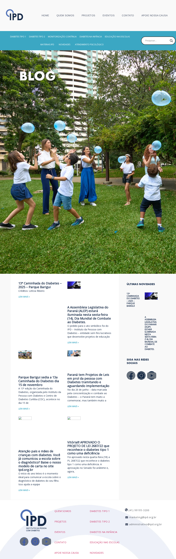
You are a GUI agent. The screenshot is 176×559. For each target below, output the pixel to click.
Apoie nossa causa (154, 15)
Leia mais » (24, 296)
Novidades (64, 44)
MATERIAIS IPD (47, 44)
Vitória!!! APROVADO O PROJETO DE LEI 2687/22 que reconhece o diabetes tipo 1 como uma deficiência (88, 447)
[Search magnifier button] (171, 40)
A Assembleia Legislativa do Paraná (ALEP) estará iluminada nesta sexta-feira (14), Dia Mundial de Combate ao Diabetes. (89, 314)
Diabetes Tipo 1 (18, 36)
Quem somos (62, 511)
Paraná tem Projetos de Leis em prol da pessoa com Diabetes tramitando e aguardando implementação (88, 380)
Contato (128, 15)
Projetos (88, 15)
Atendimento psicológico (89, 44)
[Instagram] (141, 375)
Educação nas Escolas (104, 542)
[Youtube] (151, 375)
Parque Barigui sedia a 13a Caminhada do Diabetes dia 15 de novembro (38, 381)
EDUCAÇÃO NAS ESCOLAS (117, 36)
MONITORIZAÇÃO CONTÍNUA (62, 36)
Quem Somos (65, 15)
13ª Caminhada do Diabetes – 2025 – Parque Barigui (40, 285)
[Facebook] (131, 375)
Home (45, 15)
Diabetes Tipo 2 (37, 36)
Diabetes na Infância (91, 36)
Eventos (109, 15)
